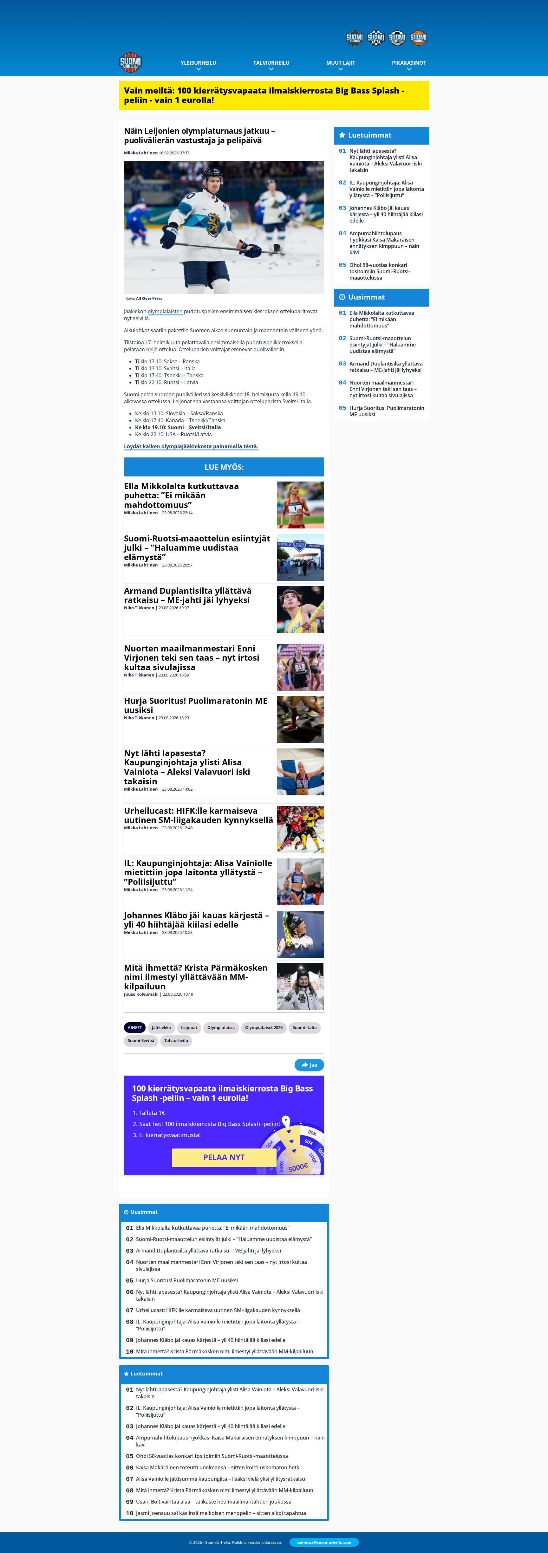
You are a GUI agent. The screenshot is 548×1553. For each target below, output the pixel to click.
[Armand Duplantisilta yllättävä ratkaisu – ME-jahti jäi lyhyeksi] (300, 609)
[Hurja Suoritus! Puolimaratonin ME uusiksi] (300, 719)
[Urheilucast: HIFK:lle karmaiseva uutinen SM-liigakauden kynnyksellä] (300, 829)
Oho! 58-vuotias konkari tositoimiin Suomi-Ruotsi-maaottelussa (212, 1456)
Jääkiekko (161, 1027)
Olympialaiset (221, 1027)
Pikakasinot (409, 62)
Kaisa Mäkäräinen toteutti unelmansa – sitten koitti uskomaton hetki (218, 1467)
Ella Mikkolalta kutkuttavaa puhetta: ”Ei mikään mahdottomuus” (181, 495)
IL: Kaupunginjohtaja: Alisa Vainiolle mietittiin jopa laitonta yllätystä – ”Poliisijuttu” (198, 872)
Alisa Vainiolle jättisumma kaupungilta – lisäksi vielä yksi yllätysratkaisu (220, 1478)
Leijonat (189, 1027)
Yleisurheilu (198, 62)
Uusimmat (144, 1211)
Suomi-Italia (305, 1027)
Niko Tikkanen (139, 608)
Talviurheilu (271, 62)
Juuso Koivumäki (141, 994)
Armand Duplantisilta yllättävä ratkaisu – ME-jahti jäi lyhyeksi (188, 595)
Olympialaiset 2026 (264, 1027)
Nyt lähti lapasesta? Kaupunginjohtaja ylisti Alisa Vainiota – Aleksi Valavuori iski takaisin (187, 767)
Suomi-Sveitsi (141, 1040)
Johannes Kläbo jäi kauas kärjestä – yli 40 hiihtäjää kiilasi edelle (196, 919)
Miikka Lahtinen (141, 153)
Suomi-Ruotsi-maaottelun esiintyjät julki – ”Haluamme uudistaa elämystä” (197, 548)
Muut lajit (340, 62)
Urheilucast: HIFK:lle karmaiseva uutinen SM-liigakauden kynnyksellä (198, 815)
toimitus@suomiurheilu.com (324, 1542)
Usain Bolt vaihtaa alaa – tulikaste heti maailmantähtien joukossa (213, 1501)
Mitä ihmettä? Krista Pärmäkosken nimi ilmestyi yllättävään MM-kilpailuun (196, 977)
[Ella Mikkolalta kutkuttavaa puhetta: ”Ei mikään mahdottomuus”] (300, 505)
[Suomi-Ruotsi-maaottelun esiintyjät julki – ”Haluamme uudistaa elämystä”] (300, 557)
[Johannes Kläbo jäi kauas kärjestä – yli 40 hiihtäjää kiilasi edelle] (300, 934)
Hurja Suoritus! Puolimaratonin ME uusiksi (196, 705)
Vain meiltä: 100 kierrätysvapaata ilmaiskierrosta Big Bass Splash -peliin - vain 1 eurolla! (264, 95)
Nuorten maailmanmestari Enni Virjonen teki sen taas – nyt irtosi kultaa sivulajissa (191, 658)
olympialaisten (165, 311)
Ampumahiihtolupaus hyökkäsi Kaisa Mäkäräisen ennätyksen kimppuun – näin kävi (230, 1441)
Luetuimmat (147, 1373)
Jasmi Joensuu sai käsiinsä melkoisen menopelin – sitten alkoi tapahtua (221, 1513)
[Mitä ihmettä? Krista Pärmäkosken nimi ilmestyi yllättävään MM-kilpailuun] (300, 986)
